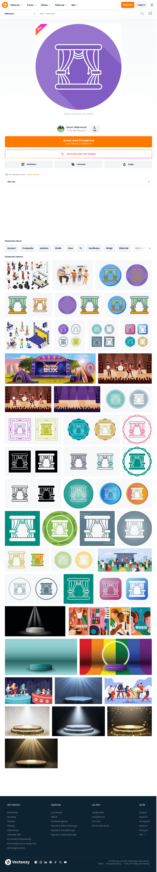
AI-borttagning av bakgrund (21, 843)
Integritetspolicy (111, 863)
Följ (93, 130)
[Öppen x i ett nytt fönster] (60, 862)
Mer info (11, 181)
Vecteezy (11, 816)
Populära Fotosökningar (63, 830)
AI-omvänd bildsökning (19, 839)
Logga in (139, 5)
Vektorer (15, 5)
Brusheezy (12, 812)
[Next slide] (145, 248)
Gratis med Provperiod (77, 141)
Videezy (11, 821)
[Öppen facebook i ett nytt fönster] (36, 862)
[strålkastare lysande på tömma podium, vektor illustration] (78, 690)
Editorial (59, 5)
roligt (109, 248)
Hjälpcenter (98, 812)
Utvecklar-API (14, 834)
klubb (58, 248)
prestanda (27, 248)
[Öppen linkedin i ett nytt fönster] (45, 862)
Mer (73, 5)
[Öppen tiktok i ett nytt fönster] (55, 862)
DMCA (54, 816)
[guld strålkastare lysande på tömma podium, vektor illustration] (31, 753)
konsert (11, 248)
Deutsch (141, 825)
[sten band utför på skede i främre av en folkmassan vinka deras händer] (28, 399)
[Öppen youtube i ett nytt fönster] (65, 862)
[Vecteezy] (5, 5)
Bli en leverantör (100, 825)
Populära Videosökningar (63, 834)
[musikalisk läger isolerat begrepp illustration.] (72, 275)
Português (142, 821)
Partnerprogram (59, 821)
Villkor (98, 863)
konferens (94, 248)
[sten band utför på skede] (125, 368)
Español (141, 816)
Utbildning (12, 830)
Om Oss (96, 821)
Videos (44, 5)
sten (70, 248)
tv (81, 248)
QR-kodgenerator (16, 847)
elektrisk (124, 248)
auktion (44, 248)
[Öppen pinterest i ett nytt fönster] (50, 862)
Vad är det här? (33, 174)
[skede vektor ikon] (124, 275)
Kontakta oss (98, 816)
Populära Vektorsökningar (64, 825)
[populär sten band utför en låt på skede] (77, 399)
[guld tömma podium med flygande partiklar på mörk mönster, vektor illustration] (27, 721)
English (141, 812)
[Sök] (140, 13)
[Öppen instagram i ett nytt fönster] (41, 862)
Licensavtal (56, 812)
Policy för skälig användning (134, 863)
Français (141, 830)
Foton (30, 5)
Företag (11, 825)
